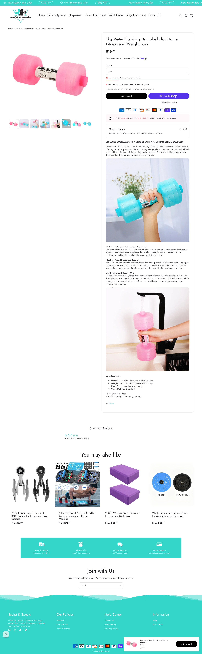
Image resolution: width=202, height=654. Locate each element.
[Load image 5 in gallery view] (55, 123)
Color (109, 65)
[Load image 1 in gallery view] (13, 123)
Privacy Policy (62, 624)
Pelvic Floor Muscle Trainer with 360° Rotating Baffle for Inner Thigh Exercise (29, 516)
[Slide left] (180, 129)
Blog (155, 620)
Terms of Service (63, 628)
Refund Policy (110, 624)
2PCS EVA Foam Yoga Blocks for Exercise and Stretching (122, 515)
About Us (60, 620)
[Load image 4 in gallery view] (45, 123)
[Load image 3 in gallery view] (34, 123)
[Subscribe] (120, 585)
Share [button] (111, 403)
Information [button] (161, 615)
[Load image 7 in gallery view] (76, 123)
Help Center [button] (113, 615)
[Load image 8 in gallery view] (87, 123)
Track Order (158, 624)
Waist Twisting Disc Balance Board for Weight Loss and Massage (170, 515)
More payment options (169, 102)
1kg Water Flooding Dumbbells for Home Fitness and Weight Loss (39, 28)
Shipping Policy (111, 628)
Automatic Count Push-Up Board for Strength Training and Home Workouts (76, 516)
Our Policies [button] (65, 615)
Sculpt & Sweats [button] (19, 615)
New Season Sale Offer (64, 2)
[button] (180, 15)
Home (10, 28)
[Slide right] (185, 129)
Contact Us (109, 620)
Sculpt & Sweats (104, 651)
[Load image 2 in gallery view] (24, 123)
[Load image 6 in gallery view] (66, 123)
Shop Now (34, 2)
